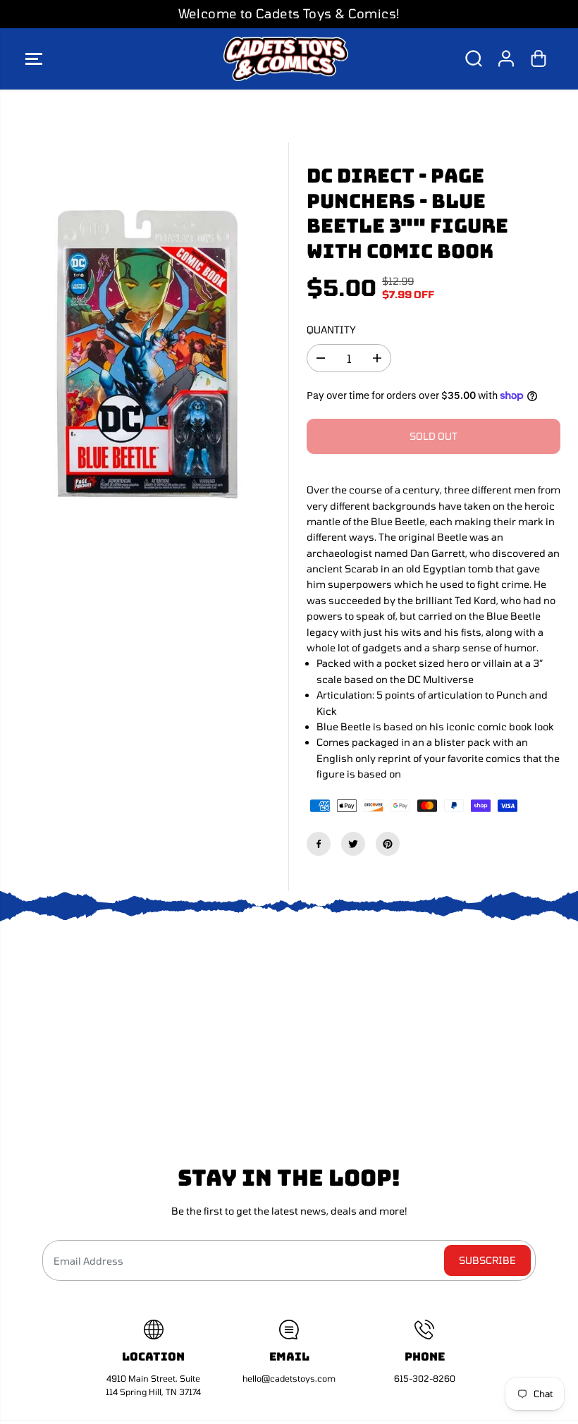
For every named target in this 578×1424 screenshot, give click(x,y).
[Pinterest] (388, 844)
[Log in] (506, 58)
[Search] (473, 58)
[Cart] (538, 58)
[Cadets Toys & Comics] (285, 59)
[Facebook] (319, 844)
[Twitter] (353, 844)
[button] (33, 59)
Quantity (331, 330)
